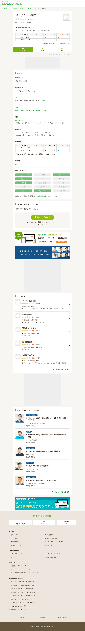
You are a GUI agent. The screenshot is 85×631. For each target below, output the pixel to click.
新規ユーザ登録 (21, 524)
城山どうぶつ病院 (25, 15)
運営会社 (22, 617)
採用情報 (42, 617)
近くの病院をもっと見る (61, 369)
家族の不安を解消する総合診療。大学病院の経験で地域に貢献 (46, 436)
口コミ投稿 (48, 545)
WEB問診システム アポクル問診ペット (23, 596)
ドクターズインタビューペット (20, 569)
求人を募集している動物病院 (54, 542)
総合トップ (14, 535)
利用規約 (13, 557)
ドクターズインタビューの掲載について (23, 589)
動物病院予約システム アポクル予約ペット (24, 592)
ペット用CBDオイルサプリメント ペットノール (26, 573)
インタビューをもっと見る (60, 492)
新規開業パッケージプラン (19, 609)
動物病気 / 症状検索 (51, 538)
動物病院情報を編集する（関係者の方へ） (56, 43)
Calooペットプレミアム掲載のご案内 (22, 582)
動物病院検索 (49, 535)
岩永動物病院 (27, 342)
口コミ (42, 50)
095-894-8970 (20, 120)
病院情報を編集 (41, 196)
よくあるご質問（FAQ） (53, 554)
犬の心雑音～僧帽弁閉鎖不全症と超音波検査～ (43, 451)
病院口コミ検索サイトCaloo (20, 566)
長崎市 (22, 9)
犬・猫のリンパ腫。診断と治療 (37, 466)
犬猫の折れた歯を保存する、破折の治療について (44, 480)
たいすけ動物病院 (28, 301)
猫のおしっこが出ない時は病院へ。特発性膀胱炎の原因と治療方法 (46, 419)
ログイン (44, 524)
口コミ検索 (14, 538)
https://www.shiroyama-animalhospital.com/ (30, 110)
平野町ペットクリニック (31, 328)
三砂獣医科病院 (27, 355)
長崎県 (15, 9)
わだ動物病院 (27, 315)
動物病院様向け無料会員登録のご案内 (23, 585)
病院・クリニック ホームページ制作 (22, 599)
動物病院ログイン (66, 522)
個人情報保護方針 (50, 557)
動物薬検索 (14, 542)
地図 (62, 50)
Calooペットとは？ (17, 545)
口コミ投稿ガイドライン (18, 554)
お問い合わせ (62, 617)
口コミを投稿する (43, 217)
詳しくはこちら (42, 224)
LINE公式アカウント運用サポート (21, 606)
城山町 (30, 9)
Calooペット (6, 9)
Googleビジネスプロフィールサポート (23, 602)
